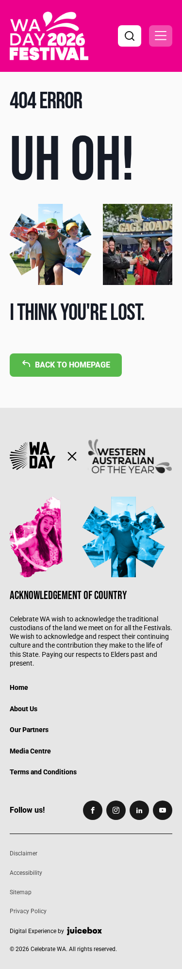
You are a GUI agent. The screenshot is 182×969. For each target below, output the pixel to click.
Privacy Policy (28, 911)
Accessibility (26, 872)
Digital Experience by (37, 931)
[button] (160, 36)
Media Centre (30, 751)
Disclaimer (23, 853)
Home (19, 687)
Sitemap (21, 892)
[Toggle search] (129, 36)
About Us (23, 709)
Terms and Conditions (43, 772)
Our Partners (29, 730)
